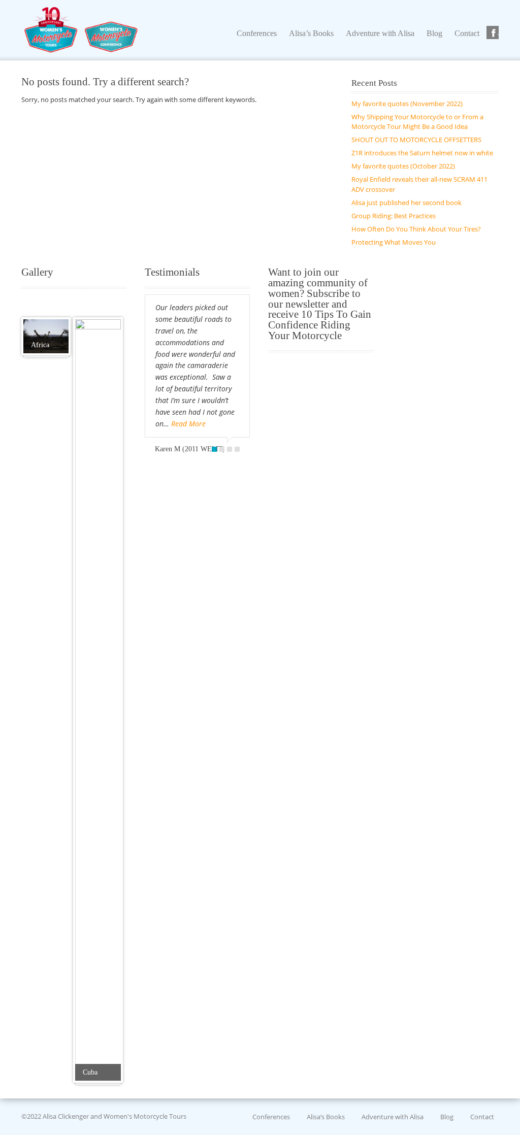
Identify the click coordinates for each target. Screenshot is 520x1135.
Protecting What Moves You (393, 242)
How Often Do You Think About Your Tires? (416, 228)
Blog (446, 1116)
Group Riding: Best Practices (393, 215)
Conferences (271, 1116)
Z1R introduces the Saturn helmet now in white (422, 152)
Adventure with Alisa (393, 1116)
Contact (482, 1116)
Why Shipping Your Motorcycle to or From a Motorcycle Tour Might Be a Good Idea (417, 121)
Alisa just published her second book (406, 202)
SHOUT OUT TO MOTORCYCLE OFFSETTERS (416, 139)
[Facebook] (494, 33)
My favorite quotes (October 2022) (403, 166)
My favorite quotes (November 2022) (407, 103)
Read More (188, 423)
